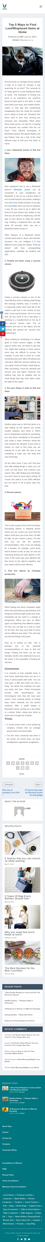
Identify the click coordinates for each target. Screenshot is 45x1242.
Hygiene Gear (35, 1206)
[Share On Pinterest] (2, 333)
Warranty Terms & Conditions (14, 1187)
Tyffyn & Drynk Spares (30, 1209)
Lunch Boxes (8, 1195)
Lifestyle (15, 40)
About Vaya (7, 1126)
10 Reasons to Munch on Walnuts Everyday (22, 1009)
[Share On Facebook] (2, 323)
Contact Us (6, 1138)
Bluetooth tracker (22, 190)
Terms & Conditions (10, 1181)
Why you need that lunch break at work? (20, 933)
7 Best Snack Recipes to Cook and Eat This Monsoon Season (25, 1089)
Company (6, 1144)
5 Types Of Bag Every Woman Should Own (18, 897)
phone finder (30, 134)
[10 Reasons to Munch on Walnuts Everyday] (5, 1110)
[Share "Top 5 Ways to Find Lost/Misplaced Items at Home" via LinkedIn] (32, 763)
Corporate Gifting (9, 1150)
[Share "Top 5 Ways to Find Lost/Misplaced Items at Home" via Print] (27, 768)
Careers (5, 1132)
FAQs (4, 1169)
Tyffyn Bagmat (26, 1213)
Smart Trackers (31, 1202)
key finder (13, 206)
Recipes (22, 1092)
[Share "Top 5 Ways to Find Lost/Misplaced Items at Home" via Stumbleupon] (17, 768)
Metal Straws (8, 1224)
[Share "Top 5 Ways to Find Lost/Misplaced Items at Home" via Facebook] (8, 763)
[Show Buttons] (2, 320)
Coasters (36, 1220)
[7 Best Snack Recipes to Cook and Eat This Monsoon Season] (5, 1089)
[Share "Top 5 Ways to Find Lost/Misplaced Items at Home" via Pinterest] (27, 763)
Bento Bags (21, 1206)
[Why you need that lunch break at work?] (22, 917)
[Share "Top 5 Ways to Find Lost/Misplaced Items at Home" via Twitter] (13, 763)
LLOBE (20, 37)
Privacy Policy (8, 1175)
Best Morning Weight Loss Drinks (25, 1067)
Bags (11, 1206)
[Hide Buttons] (1, 338)
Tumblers (18, 1202)
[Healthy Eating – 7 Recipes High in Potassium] (5, 1100)
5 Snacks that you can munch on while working (22, 859)
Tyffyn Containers (10, 1213)
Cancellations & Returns (12, 1163)
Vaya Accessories (10, 1209)
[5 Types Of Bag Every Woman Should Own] (22, 880)
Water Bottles (20, 1199)
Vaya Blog (30, 1224)
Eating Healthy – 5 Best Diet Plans (19, 1015)
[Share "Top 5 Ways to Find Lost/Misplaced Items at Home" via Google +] (17, 763)
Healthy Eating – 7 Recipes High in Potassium (23, 1099)
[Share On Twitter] (2, 328)
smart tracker (30, 706)
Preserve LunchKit (24, 1195)
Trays (10, 1217)
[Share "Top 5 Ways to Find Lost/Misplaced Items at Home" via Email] (22, 768)
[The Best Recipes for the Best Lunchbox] (22, 953)
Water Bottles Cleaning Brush (27, 1217)
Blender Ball (8, 1220)
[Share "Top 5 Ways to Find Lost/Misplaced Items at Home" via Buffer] (37, 763)
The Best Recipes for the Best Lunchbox (20, 969)
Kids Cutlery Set (23, 1220)
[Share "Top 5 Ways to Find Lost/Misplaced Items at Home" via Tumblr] (22, 763)
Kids (5, 1206)
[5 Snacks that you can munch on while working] (22, 843)
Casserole (7, 1199)
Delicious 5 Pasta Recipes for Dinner (20, 1021)
